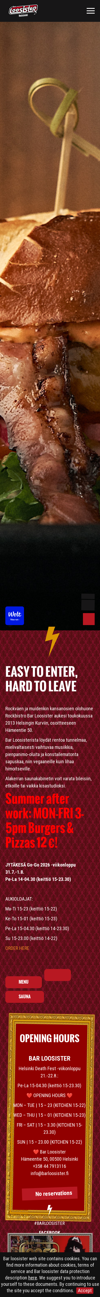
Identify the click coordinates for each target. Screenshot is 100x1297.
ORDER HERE (17, 948)
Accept (85, 1290)
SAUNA (25, 996)
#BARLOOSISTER (49, 1223)
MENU (24, 982)
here (32, 1277)
